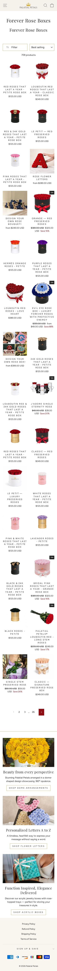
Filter (14, 47)
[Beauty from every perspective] (28, 752)
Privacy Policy (28, 924)
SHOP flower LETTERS (28, 846)
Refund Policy (28, 929)
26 (33, 712)
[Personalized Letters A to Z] (28, 810)
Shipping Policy (28, 934)
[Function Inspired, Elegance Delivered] (28, 868)
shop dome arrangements (28, 788)
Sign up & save (28, 949)
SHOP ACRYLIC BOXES (28, 912)
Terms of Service (28, 939)
